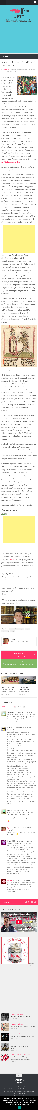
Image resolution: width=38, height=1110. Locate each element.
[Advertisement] (19, 40)
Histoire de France (14, 629)
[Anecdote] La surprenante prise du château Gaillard (25, 689)
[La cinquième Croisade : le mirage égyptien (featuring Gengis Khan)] (10, 680)
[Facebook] (23, 902)
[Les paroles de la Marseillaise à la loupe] (5, 1027)
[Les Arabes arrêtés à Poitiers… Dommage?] (5, 1047)
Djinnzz (6, 69)
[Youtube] (32, 902)
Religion (28, 629)
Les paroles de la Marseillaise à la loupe (23, 1026)
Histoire (4, 56)
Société (12, 631)
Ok (19, 1107)
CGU (23, 1095)
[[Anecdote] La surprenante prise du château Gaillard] (27, 680)
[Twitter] (26, 902)
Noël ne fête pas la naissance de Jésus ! (22, 1036)
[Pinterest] (35, 902)
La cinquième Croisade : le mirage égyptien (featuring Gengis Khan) (8, 689)
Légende (22, 629)
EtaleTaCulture (24, 1089)
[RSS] (29, 902)
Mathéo (9, 880)
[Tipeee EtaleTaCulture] (15, 963)
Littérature (28, 1055)
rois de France (5, 631)
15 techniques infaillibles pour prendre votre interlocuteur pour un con (22, 1058)
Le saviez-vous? (16, 1044)
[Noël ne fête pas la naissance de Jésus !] (5, 1037)
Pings (22, 707)
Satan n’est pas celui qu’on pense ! (21, 1016)
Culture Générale (17, 1014)
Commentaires (9, 707)
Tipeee (11, 559)
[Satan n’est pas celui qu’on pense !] (5, 1017)
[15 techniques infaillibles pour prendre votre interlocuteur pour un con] (5, 1057)
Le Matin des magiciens (10, 162)
